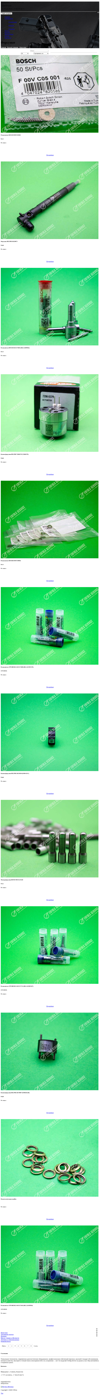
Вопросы (12, 29)
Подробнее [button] (50, 155)
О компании (9, 18)
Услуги (7, 31)
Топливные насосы (7, 1334)
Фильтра (3, 1336)
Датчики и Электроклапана (10, 1339)
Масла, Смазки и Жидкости (10, 1338)
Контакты (8, 38)
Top (2, 1393)
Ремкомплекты (6, 1341)
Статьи (7, 36)
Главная (7, 17)
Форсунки (22, 47)
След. (36, 1346)
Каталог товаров (12, 47)
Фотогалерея (9, 34)
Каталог (7, 32)
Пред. (4, 1346)
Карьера (11, 25)
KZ (98, 12)
